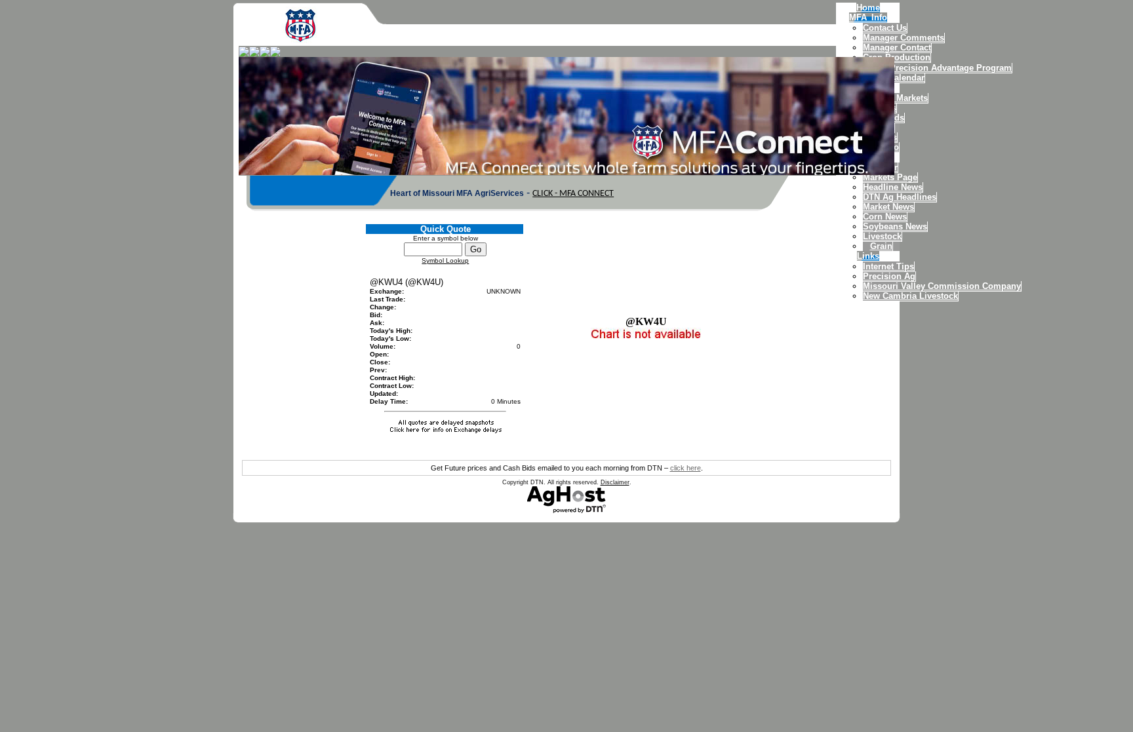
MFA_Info (868, 17)
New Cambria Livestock (910, 296)
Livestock (882, 236)
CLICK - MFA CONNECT (573, 194)
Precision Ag (889, 276)
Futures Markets (895, 98)
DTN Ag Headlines (899, 197)
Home (868, 7)
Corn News (885, 217)
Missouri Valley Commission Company (942, 286)
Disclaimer (615, 482)
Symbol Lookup (445, 260)
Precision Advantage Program (951, 68)
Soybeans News (895, 226)
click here (685, 468)
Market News (888, 207)
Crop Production (896, 57)
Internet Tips (888, 266)
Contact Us (885, 28)
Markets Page (890, 177)
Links (868, 256)
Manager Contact (897, 47)
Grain (881, 246)
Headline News (893, 187)
